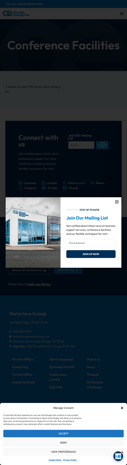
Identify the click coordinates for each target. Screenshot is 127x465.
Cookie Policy (55, 460)
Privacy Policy (70, 460)
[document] (63, 232)
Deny (63, 442)
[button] (122, 408)
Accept (64, 433)
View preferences (63, 451)
